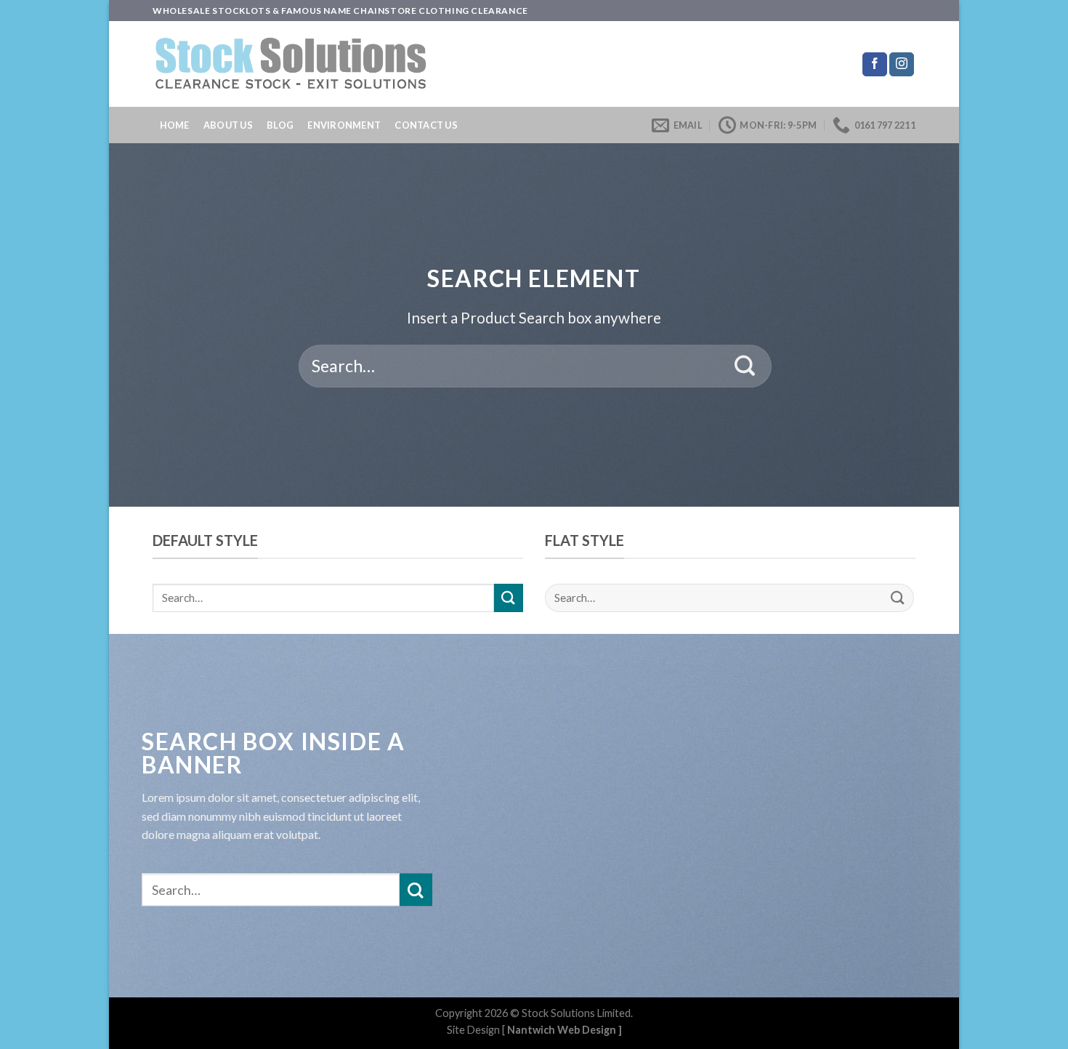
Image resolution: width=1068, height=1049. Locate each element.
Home (175, 125)
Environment (344, 125)
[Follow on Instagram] (901, 64)
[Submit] (745, 366)
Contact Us (426, 125)
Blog (280, 125)
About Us (228, 125)
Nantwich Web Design (561, 1030)
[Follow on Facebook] (874, 64)
